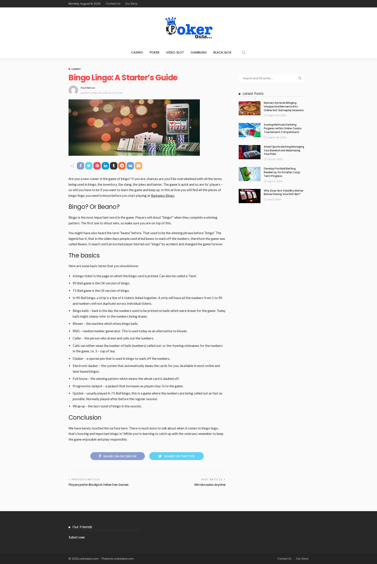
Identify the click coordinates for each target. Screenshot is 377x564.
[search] (243, 52)
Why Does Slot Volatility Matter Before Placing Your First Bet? (283, 192)
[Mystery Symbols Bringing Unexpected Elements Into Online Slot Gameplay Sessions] (249, 108)
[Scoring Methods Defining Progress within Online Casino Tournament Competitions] (249, 130)
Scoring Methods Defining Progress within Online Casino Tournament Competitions (283, 128)
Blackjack (222, 52)
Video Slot (175, 52)
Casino (137, 52)
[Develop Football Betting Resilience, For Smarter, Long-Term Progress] (249, 174)
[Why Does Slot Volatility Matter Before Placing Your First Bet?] (249, 196)
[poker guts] (188, 27)
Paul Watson (88, 87)
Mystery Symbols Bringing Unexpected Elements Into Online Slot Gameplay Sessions (284, 106)
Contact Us (113, 3)
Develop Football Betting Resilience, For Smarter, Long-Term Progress (282, 172)
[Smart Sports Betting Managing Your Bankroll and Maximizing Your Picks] (249, 152)
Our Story (131, 3)
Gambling (198, 52)
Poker (154, 52)
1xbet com (77, 537)
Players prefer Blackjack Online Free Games (99, 485)
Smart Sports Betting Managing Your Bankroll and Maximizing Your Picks (284, 150)
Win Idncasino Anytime (210, 485)
